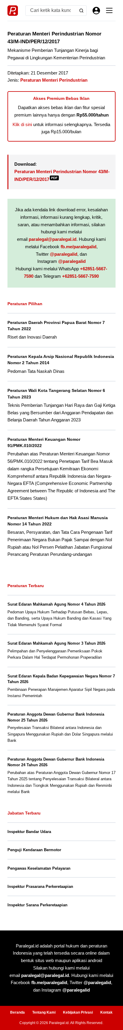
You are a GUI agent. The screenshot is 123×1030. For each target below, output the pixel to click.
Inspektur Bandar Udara (29, 831)
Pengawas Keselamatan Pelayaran (38, 868)
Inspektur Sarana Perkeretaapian (37, 905)
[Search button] (81, 10)
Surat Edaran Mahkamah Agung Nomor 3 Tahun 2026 (56, 643)
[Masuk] (96, 10)
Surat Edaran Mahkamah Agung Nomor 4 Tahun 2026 (56, 604)
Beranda (17, 1012)
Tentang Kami (44, 1012)
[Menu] (109, 10)
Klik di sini (22, 124)
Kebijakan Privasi (78, 1012)
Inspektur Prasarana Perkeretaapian (40, 886)
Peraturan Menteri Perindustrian (53, 80)
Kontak (106, 1012)
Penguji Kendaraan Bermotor (34, 850)
